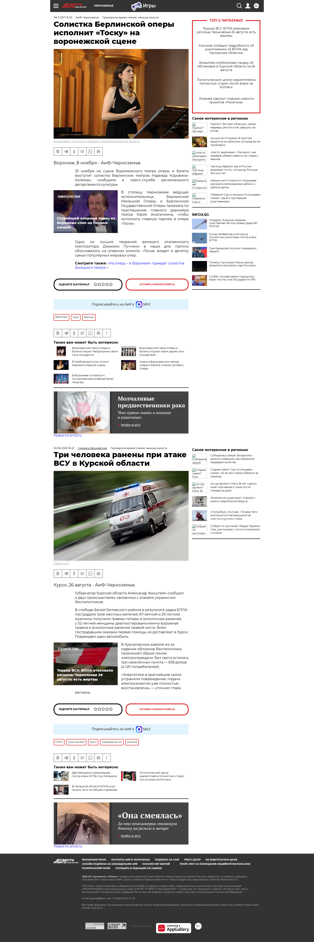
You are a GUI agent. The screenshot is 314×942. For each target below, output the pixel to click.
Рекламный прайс (94, 859)
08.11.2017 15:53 (63, 17)
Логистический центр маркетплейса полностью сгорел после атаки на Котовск (226, 83)
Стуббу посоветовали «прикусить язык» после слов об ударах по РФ (232, 278)
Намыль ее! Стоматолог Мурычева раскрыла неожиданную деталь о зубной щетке (233, 184)
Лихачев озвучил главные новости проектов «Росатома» (226, 100)
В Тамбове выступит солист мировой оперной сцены (90, 363)
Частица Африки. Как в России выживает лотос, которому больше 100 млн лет (233, 170)
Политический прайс (96, 868)
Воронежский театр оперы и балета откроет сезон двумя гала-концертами (162, 351)
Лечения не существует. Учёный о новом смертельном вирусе (232, 499)
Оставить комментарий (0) (157, 284)
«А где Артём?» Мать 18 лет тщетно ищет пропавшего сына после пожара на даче (233, 487)
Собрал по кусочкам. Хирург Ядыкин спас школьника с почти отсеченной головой (235, 529)
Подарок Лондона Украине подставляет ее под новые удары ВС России (233, 223)
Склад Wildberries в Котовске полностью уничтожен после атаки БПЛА (232, 237)
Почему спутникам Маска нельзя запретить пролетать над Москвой (232, 264)
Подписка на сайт (167, 859)
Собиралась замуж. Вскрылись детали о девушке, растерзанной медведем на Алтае (232, 459)
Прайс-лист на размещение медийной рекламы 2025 (215, 864)
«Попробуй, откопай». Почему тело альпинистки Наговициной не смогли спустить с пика (234, 515)
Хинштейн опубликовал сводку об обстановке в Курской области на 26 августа (226, 66)
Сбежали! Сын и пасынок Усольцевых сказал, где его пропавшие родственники (235, 198)
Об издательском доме (221, 859)
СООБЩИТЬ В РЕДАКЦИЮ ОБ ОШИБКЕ (138, 868)
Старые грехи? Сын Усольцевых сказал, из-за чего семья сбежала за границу (234, 473)
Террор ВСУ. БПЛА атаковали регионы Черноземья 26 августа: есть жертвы (226, 32)
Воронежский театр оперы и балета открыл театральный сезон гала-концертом (95, 351)
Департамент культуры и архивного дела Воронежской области (97, 141)
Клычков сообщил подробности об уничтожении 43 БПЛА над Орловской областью (226, 49)
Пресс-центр (192, 859)
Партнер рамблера (141, 926)
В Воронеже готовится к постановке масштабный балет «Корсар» (93, 379)
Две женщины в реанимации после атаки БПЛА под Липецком (94, 774)
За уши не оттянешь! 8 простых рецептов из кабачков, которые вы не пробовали (235, 141)
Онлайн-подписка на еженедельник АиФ (110, 864)
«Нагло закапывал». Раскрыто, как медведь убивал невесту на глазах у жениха (234, 156)
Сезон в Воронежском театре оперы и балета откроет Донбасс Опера (161, 365)
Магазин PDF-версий (156, 864)
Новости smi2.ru (68, 435)
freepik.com (61, 563)
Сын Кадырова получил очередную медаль (232, 250)
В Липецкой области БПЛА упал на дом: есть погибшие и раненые (94, 788)
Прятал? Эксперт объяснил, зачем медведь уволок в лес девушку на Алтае (233, 127)
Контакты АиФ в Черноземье (130, 859)
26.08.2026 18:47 (64, 448)
